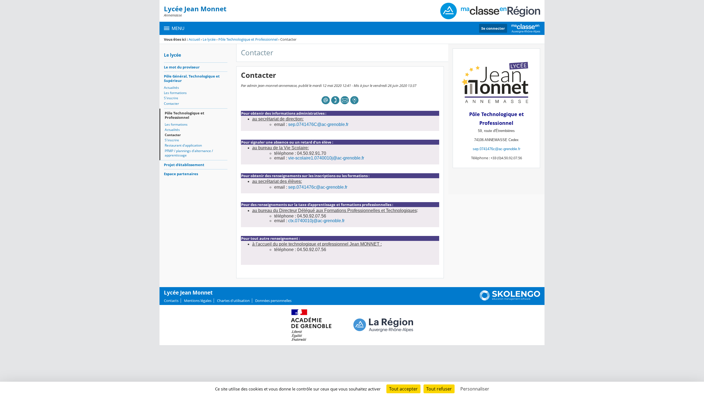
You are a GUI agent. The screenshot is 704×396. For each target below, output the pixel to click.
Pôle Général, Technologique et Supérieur (192, 78)
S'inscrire (171, 98)
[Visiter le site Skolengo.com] (510, 299)
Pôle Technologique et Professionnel (247, 39)
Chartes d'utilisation (233, 300)
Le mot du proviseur (182, 67)
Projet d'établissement (184, 164)
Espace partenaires (181, 173)
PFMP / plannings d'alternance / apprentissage (189, 153)
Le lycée (209, 39)
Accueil (194, 39)
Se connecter (493, 28)
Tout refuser (439, 389)
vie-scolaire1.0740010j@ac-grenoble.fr (326, 158)
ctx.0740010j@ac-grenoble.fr (316, 220)
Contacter (171, 103)
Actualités (171, 87)
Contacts (171, 300)
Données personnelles (273, 300)
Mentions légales (197, 300)
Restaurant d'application (183, 145)
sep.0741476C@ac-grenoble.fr (318, 124)
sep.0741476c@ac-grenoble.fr (317, 187)
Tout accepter (403, 389)
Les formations (175, 92)
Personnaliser (474, 389)
